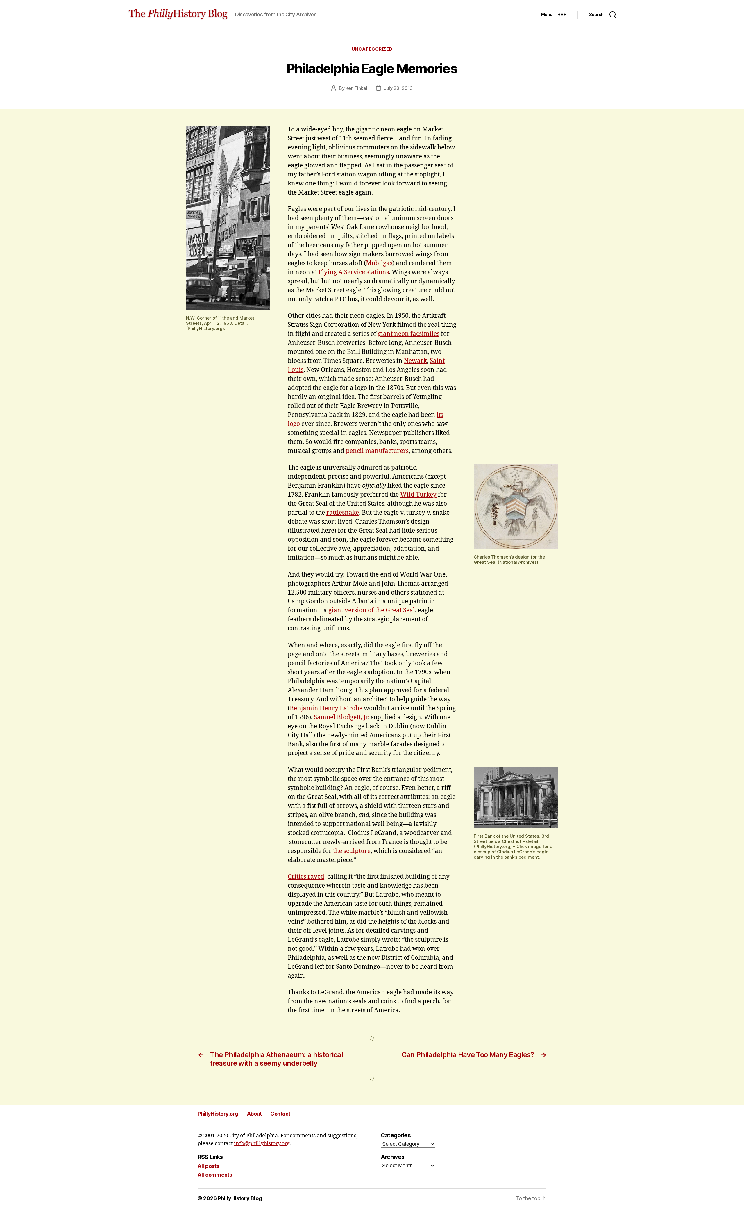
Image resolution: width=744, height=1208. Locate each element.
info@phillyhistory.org (262, 1143)
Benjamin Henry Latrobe (326, 708)
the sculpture (352, 851)
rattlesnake (342, 513)
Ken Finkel (356, 88)
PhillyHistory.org (218, 1114)
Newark (415, 361)
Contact (280, 1114)
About (254, 1114)
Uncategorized (372, 49)
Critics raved (306, 877)
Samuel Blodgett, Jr (341, 717)
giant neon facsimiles (408, 334)
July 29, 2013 (398, 88)
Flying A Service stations (354, 272)
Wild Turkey (418, 495)
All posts (208, 1166)
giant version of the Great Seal (371, 610)
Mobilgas (379, 263)
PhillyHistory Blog (240, 1198)
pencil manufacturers (377, 451)
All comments (215, 1175)
